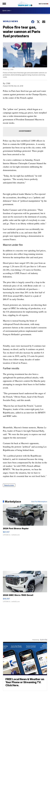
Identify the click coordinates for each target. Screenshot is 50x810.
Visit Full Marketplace (39, 501)
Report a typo (9, 485)
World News (10, 21)
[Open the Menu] (4, 4)
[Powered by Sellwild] (43, 640)
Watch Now (43, 4)
